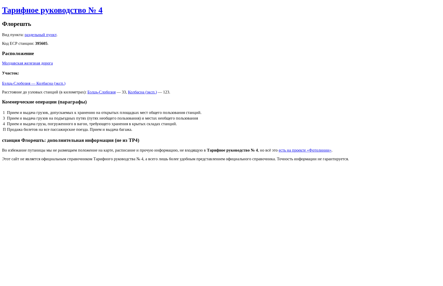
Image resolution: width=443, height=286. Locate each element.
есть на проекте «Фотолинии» (305, 150)
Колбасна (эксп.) (142, 92)
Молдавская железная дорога (27, 63)
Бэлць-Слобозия (101, 92)
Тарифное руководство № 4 (52, 10)
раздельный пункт (40, 35)
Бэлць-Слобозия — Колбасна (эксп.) (33, 83)
